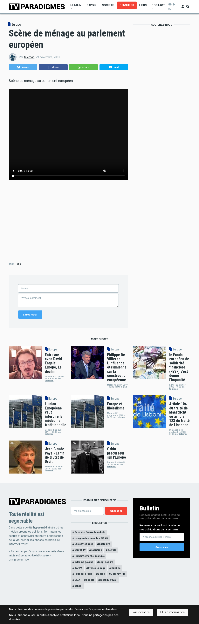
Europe (16, 24)
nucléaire (104, 543)
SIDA (77, 579)
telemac (29, 57)
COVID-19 (80, 549)
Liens (143, 5)
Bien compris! (141, 612)
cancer (78, 585)
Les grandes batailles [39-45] (91, 538)
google (90, 579)
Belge (101, 573)
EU (19, 264)
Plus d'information (172, 612)
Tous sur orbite (83, 573)
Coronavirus (118, 573)
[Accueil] (37, 6)
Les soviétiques (83, 543)
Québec (115, 568)
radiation (96, 549)
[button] (23, 67)
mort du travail (108, 579)
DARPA (78, 568)
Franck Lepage (97, 568)
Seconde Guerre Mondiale (89, 532)
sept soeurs (106, 562)
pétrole (112, 549)
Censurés (127, 5)
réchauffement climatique (89, 555)
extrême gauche (83, 562)
